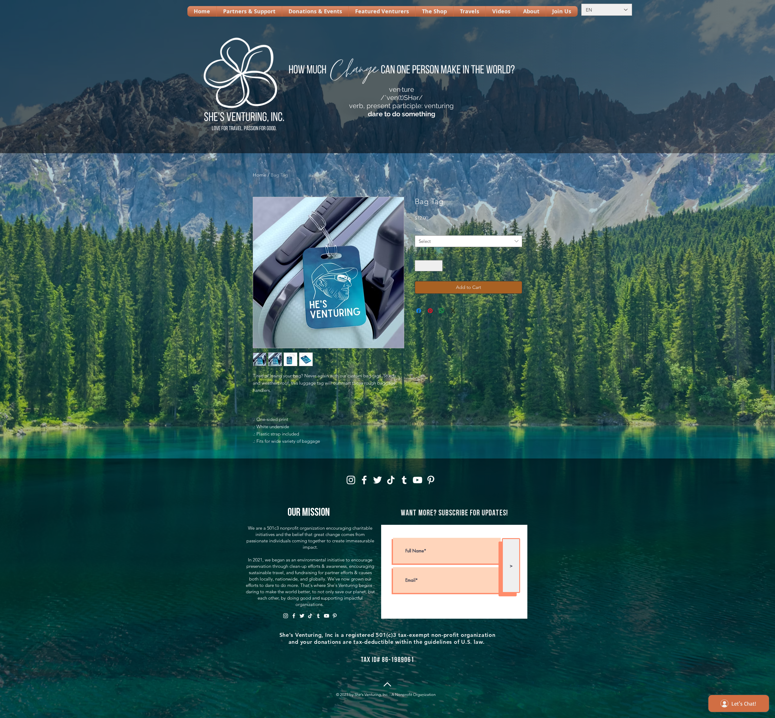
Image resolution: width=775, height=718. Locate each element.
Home (259, 175)
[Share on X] (453, 310)
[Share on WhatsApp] (441, 310)
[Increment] (438, 265)
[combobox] (468, 241)
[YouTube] (417, 480)
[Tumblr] (404, 480)
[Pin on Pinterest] (430, 310)
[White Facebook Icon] (364, 480)
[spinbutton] (428, 265)
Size (420, 229)
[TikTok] (391, 480)
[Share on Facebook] (418, 310)
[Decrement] (419, 265)
